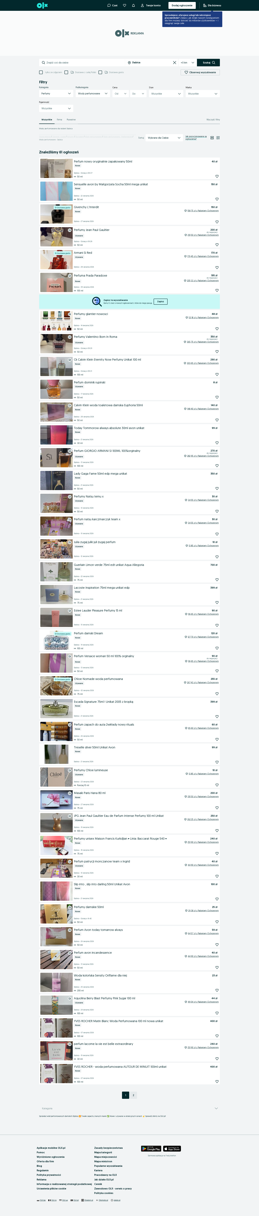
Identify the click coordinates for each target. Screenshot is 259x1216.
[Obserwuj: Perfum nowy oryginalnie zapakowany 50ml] (217, 176)
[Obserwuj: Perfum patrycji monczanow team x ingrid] (217, 876)
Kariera (98, 1170)
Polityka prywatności (49, 1174)
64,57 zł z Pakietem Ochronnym (203, 933)
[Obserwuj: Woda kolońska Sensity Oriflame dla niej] (217, 990)
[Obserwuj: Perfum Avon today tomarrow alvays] (217, 944)
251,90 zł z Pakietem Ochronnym (203, 842)
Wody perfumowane (93, 137)
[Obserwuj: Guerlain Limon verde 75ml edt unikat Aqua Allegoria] (217, 579)
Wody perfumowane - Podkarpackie (117, 137)
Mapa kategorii (103, 1152)
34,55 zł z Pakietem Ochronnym (203, 500)
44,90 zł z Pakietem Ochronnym (203, 865)
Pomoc (41, 1152)
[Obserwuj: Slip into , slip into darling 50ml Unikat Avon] (217, 899)
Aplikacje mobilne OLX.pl (51, 1147)
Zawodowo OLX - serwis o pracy (113, 1188)
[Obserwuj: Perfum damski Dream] (217, 648)
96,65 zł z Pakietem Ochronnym (203, 614)
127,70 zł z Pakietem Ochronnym (203, 637)
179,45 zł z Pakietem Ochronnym (203, 256)
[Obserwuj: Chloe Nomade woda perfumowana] (217, 693)
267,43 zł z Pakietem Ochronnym (203, 682)
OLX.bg (43, 1200)
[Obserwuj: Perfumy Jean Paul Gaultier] (217, 244)
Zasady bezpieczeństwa (108, 1147)
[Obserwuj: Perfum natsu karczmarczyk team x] (217, 534)
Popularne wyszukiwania (108, 1165)
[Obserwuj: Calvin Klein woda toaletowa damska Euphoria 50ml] (217, 420)
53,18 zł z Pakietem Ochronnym (204, 317)
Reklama (41, 1179)
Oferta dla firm (45, 1161)
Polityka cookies (103, 1193)
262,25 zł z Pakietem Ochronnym (203, 819)
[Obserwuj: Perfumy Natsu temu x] (217, 511)
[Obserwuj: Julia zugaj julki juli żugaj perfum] (217, 557)
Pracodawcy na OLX (105, 1174)
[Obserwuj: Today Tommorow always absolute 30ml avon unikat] (217, 443)
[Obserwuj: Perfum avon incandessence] (217, 967)
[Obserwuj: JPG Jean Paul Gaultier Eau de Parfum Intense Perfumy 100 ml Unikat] (217, 830)
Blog (39, 1165)
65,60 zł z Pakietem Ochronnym (203, 728)
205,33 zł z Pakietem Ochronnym (203, 280)
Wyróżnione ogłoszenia (50, 1156)
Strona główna (45, 137)
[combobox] (85, 62)
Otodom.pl (88, 1200)
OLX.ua (65, 1200)
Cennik (98, 1184)
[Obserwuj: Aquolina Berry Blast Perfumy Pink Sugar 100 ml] (217, 1013)
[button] (56, 93)
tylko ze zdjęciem (53, 72)
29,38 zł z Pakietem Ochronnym (203, 910)
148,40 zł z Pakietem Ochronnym (203, 408)
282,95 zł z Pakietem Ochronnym (203, 456)
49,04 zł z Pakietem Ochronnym (203, 1002)
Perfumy (70, 137)
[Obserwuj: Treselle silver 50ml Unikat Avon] (217, 762)
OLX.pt (76, 1200)
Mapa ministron (103, 1161)
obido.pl (117, 1200)
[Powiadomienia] (133, 5)
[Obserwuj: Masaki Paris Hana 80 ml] (217, 807)
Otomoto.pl (103, 1200)
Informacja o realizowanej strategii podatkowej (64, 1184)
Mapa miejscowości (105, 1156)
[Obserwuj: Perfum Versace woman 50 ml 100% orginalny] (217, 671)
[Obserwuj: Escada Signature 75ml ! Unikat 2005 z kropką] (217, 716)
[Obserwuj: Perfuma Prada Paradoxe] (217, 290)
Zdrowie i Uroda (58, 137)
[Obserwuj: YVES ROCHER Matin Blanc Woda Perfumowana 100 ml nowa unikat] (217, 1036)
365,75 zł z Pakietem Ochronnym (203, 342)
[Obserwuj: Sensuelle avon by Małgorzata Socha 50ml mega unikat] (217, 199)
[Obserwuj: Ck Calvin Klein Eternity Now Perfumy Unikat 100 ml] (217, 374)
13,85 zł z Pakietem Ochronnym (204, 545)
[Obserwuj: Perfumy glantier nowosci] (217, 328)
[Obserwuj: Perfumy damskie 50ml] (217, 922)
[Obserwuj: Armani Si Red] (217, 267)
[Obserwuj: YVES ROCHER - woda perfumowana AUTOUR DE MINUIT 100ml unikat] (217, 1081)
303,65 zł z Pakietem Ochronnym (203, 363)
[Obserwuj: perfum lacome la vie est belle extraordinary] (217, 1058)
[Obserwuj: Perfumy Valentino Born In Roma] (217, 351)
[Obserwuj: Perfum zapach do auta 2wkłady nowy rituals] (217, 739)
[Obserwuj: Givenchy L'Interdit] (217, 222)
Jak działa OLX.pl (104, 1179)
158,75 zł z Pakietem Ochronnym (203, 210)
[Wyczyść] (174, 62)
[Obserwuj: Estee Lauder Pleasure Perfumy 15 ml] (217, 625)
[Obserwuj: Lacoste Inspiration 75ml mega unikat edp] (217, 602)
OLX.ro (54, 1200)
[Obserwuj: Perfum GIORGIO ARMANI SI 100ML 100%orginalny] (217, 465)
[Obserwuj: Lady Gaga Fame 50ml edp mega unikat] (217, 488)
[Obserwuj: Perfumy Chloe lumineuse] (217, 785)
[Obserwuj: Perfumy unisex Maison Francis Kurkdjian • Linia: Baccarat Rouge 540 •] (217, 853)
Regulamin (43, 1170)
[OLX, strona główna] (42, 5)
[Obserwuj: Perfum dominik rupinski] (217, 397)
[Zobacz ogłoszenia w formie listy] (212, 138)
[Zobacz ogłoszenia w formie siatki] (218, 138)
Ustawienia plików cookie (51, 1188)
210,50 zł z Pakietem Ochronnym (203, 235)
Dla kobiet (79, 137)
